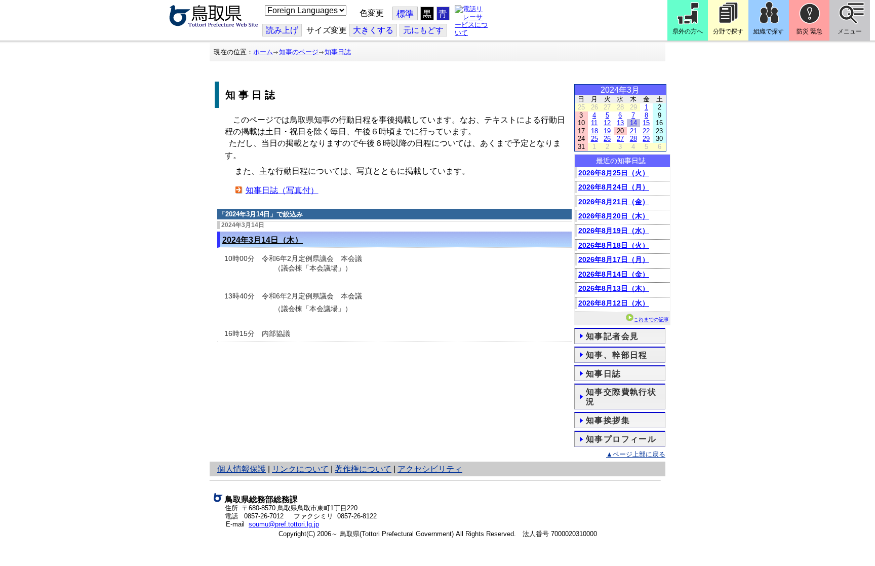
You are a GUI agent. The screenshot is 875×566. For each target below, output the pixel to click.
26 (607, 138)
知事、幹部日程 (617, 355)
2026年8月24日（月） (613, 187)
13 (620, 123)
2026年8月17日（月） (613, 259)
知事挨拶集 (608, 420)
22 (646, 131)
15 (646, 123)
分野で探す (728, 31)
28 (633, 138)
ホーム (263, 52)
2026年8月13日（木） (613, 288)
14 (633, 123)
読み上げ (282, 30)
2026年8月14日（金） (613, 274)
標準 (405, 14)
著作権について (363, 469)
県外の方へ (687, 31)
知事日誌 (338, 52)
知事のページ (299, 52)
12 (607, 123)
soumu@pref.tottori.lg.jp (284, 524)
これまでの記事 (651, 319)
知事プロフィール (621, 439)
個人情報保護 (241, 469)
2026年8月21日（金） (613, 202)
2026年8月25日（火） (613, 173)
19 (607, 131)
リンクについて (300, 469)
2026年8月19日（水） (613, 231)
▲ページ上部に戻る (635, 454)
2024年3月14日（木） (262, 240)
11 (594, 123)
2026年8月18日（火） (613, 245)
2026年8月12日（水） (613, 303)
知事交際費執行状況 (621, 397)
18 (594, 131)
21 (633, 131)
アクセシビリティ (429, 469)
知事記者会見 (612, 336)
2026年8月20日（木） (613, 216)
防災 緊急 (809, 31)
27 (620, 138)
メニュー (850, 31)
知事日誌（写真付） (282, 190)
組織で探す (768, 31)
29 (646, 138)
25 (594, 138)
